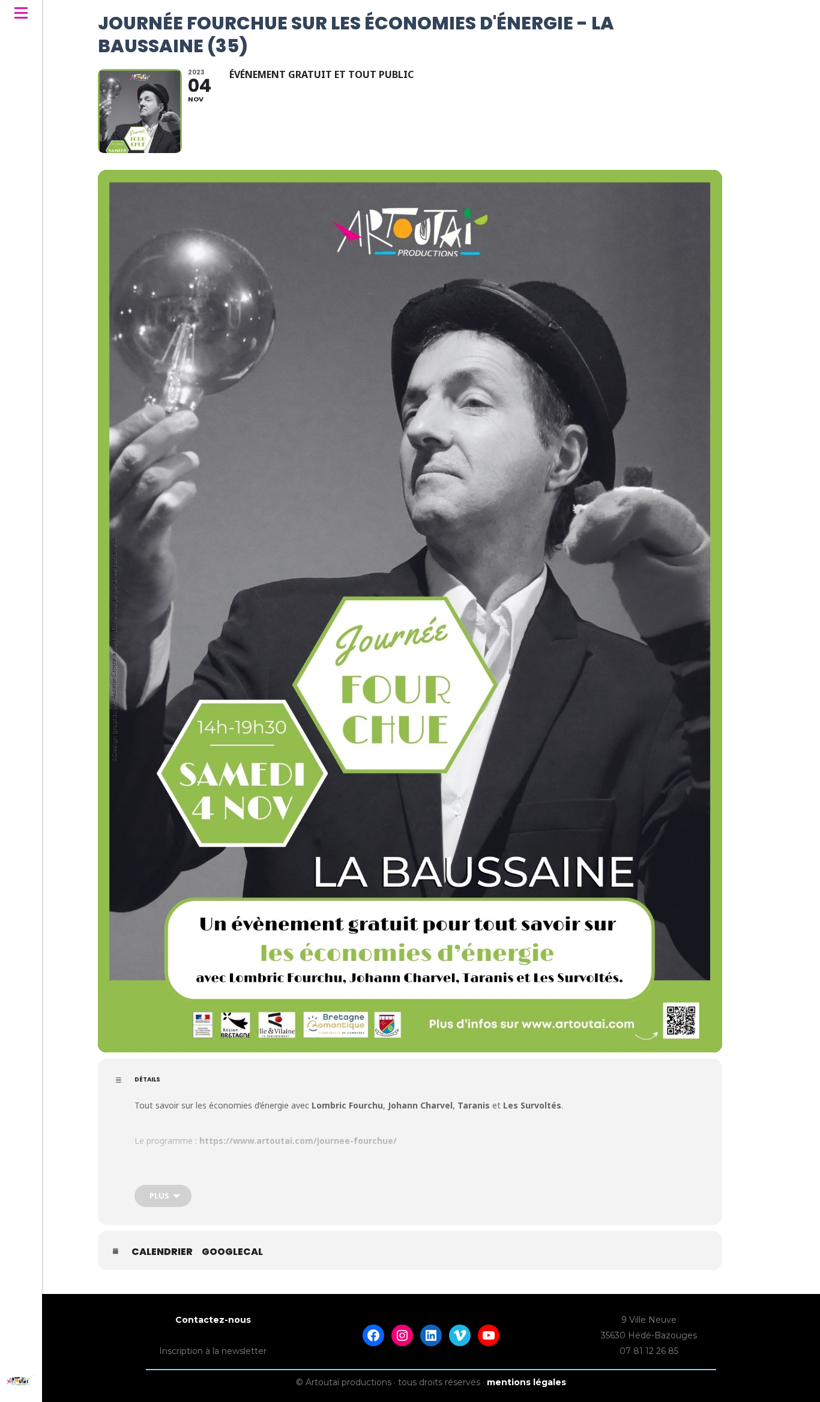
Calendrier (162, 1252)
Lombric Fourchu (347, 1105)
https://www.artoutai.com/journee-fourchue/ (298, 1140)
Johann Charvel (420, 1105)
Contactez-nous (213, 1319)
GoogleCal (232, 1252)
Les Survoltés (532, 1105)
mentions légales (526, 1382)
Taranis (474, 1105)
